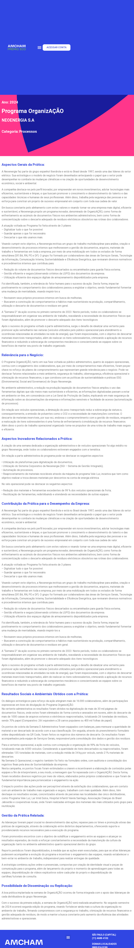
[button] (39, 47)
